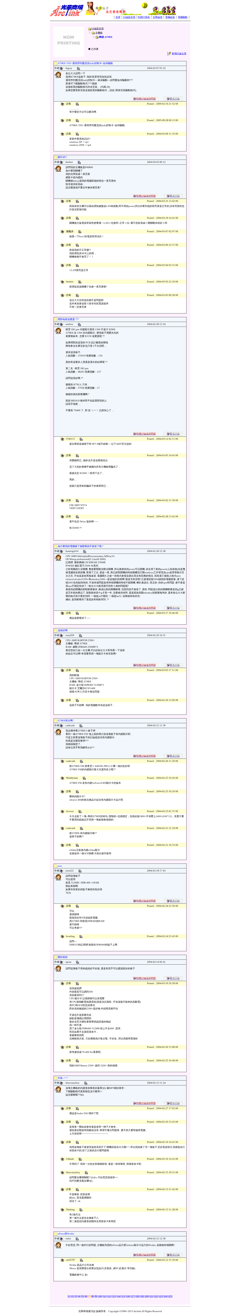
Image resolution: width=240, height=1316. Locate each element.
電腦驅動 (183, 17)
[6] (86, 1296)
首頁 (118, 17)
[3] (75, 1296)
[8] (92, 1296)
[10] (100, 1296)
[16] (128, 1296)
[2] (72, 1296)
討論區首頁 (129, 17)
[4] (79, 1296)
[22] (156, 1296)
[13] (114, 1296)
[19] (142, 1296)
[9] (96, 1296)
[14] (119, 1296)
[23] (161, 1296)
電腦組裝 (170, 17)
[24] (166, 1296)
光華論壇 (157, 17)
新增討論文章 (179, 53)
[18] (137, 1296)
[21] (151, 1296)
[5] (82, 1296)
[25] (170, 1296)
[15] (123, 1296)
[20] (147, 1296)
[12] (109, 1296)
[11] (105, 1296)
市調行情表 (144, 17)
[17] (133, 1296)
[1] (69, 1296)
